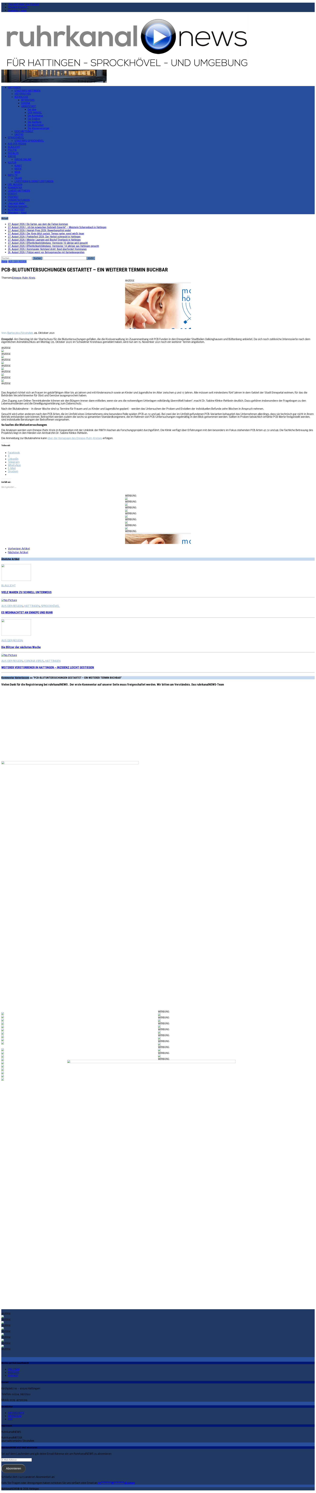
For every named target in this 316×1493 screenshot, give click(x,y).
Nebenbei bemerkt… (18, 7)
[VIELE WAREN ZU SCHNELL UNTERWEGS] (16, 580)
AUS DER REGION (17, 143)
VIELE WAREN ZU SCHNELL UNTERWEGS (26, 592)
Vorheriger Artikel (19, 548)
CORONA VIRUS (34, 661)
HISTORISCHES (22, 93)
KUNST (18, 165)
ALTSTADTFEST (16, 209)
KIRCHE (12, 156)
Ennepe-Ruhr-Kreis (23, 278)
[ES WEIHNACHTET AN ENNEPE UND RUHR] (9, 600)
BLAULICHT (14, 147)
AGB (10, 1419)
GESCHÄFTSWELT (23, 131)
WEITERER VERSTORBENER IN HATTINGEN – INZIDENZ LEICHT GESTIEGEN (47, 667)
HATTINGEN (14, 87)
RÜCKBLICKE (21, 97)
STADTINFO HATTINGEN (27, 90)
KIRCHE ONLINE (22, 159)
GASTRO (18, 134)
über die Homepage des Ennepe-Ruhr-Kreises (75, 438)
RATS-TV (12, 175)
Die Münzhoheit (36, 125)
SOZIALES (13, 153)
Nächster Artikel (18, 552)
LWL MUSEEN (15, 184)
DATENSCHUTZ (16, 1413)
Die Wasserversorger (38, 128)
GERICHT (12, 193)
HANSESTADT (28, 106)
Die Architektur (35, 115)
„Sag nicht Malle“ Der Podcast (23, 4)
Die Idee (32, 109)
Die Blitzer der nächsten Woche (21, 647)
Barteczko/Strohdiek (20, 333)
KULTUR (12, 162)
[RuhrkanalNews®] (158, 42)
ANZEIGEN (13, 1372)
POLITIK (12, 150)
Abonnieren (13, 1468)
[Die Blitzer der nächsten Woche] (16, 635)
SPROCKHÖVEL (16, 137)
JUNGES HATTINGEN (19, 190)
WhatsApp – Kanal (17, 10)
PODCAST (13, 197)
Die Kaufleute (34, 122)
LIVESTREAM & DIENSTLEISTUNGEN (33, 181)
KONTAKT (13, 1375)
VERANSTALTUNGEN (19, 200)
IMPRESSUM (14, 1416)
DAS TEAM (13, 1369)
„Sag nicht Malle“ (16, 203)
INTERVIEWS (28, 100)
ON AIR (18, 178)
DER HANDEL (35, 112)
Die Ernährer (34, 118)
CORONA (25, 103)
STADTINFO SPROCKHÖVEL (29, 140)
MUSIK (18, 168)
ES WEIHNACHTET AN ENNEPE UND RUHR (27, 612)
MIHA (17, 172)
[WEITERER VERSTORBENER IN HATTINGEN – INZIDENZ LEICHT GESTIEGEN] (9, 655)
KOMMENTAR (15, 187)
